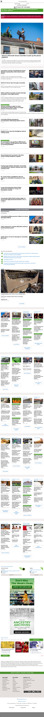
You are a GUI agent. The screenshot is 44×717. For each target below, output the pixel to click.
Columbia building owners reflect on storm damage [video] (14, 217)
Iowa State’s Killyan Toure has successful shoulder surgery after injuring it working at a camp (27, 460)
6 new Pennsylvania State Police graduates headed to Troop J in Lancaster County (11, 189)
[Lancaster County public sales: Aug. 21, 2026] (16, 360)
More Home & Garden (16, 429)
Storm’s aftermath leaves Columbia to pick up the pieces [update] (21, 56)
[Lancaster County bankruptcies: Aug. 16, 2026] (38, 526)
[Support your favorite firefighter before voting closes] (36, 133)
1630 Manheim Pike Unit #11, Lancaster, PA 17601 (10, 570)
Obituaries (26, 356)
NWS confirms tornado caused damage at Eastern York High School (13, 93)
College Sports (27, 437)
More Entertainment (5, 425)
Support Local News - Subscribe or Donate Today (22, 672)
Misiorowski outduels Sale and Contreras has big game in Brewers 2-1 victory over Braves (16, 459)
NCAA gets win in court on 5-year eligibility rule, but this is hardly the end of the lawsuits (27, 453)
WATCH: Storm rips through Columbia (13, 83)
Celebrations (16, 523)
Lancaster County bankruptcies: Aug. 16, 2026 (38, 531)
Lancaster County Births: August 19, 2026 (15, 531)
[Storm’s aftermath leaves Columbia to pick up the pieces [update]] (22, 38)
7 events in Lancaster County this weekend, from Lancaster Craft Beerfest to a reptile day (5, 418)
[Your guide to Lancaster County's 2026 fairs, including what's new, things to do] (5, 400)
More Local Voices (5, 552)
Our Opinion (26, 479)
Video (2, 268)
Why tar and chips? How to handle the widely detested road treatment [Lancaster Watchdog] (27, 332)
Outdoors (37, 437)
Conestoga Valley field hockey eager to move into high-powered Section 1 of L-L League (13, 200)
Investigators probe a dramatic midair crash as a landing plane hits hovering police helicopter (16, 497)
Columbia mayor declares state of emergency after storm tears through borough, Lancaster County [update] (20, 254)
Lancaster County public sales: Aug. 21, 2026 (16, 364)
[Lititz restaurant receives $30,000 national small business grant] (36, 230)
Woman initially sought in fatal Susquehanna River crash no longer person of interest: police (12, 108)
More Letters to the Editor (38, 506)
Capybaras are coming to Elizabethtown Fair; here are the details (5, 412)
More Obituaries (27, 373)
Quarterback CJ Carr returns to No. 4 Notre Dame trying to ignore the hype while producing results (27, 446)
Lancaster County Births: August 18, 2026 (15, 536)
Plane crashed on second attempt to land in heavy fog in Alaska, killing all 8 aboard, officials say (5, 497)
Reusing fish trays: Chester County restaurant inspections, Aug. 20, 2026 (27, 541)
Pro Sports (15, 437)
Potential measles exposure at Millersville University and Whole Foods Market (27, 406)
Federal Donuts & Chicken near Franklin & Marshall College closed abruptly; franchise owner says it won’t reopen (21, 257)
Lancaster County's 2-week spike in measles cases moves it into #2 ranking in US (27, 420)
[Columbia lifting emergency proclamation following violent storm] (36, 123)
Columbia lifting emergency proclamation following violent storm (13, 120)
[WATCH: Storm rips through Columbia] (36, 86)
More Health (27, 426)
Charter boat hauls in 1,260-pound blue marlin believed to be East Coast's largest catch (5, 504)
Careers (33, 707)
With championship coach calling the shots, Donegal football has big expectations (38, 337)
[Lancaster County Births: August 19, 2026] (16, 526)
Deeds (2, 437)
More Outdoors (38, 462)
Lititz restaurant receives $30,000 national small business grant (14, 227)
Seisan (31, 568)
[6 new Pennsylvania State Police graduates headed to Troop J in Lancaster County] (36, 191)
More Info (11, 574)
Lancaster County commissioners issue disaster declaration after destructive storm (21, 16)
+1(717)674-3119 (5, 571)
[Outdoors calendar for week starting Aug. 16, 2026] (38, 441)
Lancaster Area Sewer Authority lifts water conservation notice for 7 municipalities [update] (19, 264)
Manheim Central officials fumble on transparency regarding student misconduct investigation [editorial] (27, 499)
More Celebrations (16, 546)
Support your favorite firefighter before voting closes (13, 132)
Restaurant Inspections (26, 524)
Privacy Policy (11, 707)
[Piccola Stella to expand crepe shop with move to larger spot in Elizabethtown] (38, 360)
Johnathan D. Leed (8, 259)
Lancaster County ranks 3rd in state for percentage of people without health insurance (27, 413)
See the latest (5, 211)
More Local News (21, 246)
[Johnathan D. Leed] (27, 360)
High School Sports (37, 312)
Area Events (4, 637)
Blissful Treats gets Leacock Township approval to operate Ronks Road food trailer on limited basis (38, 421)
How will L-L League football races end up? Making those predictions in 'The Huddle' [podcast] (19, 10)
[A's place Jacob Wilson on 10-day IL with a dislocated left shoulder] (16, 441)
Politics (14, 311)
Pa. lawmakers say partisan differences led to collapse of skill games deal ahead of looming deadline (14, 143)
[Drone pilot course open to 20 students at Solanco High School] (38, 401)
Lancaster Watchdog (26, 312)
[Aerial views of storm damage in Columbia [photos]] (36, 240)
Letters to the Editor (38, 480)
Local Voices (4, 523)
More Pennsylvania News (16, 512)
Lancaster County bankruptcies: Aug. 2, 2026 (38, 541)
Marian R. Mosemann (27, 368)
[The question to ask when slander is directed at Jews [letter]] (38, 483)
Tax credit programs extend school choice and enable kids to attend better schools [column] (5, 540)
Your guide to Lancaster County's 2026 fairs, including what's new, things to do (5, 406)
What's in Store (38, 356)
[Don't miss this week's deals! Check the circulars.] (22, 591)
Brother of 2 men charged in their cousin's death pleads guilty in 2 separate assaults (5, 383)
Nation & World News (5, 480)
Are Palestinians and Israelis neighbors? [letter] (38, 494)
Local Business (16, 356)
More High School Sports (38, 344)
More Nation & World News (5, 511)
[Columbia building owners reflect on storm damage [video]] (36, 220)
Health (25, 397)
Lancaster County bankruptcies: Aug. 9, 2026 (38, 536)
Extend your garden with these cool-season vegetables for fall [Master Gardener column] (16, 407)
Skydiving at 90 (4, 299)
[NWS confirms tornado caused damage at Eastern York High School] (36, 96)
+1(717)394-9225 (34, 571)
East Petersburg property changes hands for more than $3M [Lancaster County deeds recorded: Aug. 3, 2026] (5, 464)
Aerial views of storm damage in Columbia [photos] (14, 237)
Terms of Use (23, 707)
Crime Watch (4, 356)
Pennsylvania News (16, 480)
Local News (4, 311)
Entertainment (5, 397)
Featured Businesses (7, 566)
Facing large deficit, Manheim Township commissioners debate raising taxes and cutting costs (13, 167)
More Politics (16, 344)
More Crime (5, 389)
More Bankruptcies (38, 547)
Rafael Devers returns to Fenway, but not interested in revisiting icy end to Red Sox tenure (16, 452)
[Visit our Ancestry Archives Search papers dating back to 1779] (22, 621)
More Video (22, 303)
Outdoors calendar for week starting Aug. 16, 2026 (38, 445)
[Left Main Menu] (1, 1)
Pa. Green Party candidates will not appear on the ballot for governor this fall (13, 178)
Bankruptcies (38, 523)
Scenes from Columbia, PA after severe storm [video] (16, 261)
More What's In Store (38, 383)
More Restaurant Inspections (27, 556)
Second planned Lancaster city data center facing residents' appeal (12, 155)
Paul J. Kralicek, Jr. (26, 366)
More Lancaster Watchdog (27, 348)
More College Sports (27, 468)
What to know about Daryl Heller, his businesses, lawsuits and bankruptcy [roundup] (16, 378)
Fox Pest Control (4, 568)
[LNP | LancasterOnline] (23, 1)
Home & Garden (16, 397)
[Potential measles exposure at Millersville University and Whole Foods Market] (27, 400)
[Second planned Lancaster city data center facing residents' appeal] (36, 158)
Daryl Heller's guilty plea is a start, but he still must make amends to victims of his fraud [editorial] (27, 508)
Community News (37, 398)
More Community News (38, 428)
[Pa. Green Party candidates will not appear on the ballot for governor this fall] (36, 180)
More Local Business (16, 385)
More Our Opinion (27, 515)
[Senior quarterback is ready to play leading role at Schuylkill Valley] (38, 316)
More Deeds (5, 471)
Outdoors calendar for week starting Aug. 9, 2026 (38, 450)
